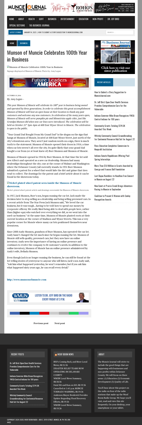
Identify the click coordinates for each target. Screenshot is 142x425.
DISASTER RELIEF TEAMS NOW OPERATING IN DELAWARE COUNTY (69, 371)
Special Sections (17, 25)
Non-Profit (98, 19)
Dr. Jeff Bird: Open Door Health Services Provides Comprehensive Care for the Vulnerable (111, 106)
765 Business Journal (39, 25)
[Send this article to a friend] (54, 313)
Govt (41, 19)
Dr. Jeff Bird (113, 19)
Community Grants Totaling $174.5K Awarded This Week (109, 127)
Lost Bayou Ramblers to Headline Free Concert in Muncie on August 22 (114, 177)
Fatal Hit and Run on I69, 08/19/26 (70, 385)
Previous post (41, 323)
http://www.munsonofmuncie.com (26, 279)
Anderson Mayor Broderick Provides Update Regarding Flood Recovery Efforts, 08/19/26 (71, 398)
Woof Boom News (65, 354)
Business (52, 19)
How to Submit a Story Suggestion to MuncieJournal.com (110, 94)
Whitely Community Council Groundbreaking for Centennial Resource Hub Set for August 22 (114, 137)
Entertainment (67, 19)
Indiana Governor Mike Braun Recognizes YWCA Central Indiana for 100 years (114, 117)
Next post (59, 323)
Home (11, 19)
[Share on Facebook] (15, 313)
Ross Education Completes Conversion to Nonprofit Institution (111, 147)
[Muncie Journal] (27, 8)
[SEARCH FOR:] (120, 32)
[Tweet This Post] (25, 313)
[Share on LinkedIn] (34, 313)
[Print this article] (64, 313)
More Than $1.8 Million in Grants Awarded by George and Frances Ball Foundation (113, 167)
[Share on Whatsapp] (74, 313)
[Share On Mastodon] (83, 313)
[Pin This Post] (44, 313)
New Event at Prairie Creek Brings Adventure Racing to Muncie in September (113, 187)
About (21, 19)
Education (83, 19)
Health (31, 19)
